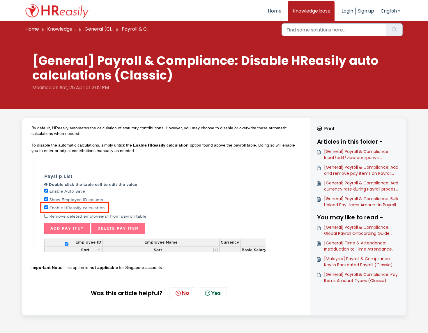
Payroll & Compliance (146, 29)
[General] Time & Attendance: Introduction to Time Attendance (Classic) (358, 246)
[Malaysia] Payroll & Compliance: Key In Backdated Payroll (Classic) (358, 262)
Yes (216, 293)
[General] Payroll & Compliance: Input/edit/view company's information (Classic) (356, 155)
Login (347, 11)
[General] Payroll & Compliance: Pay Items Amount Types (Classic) (361, 277)
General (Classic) (104, 29)
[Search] (394, 29)
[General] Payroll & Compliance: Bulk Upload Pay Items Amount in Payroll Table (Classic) (361, 202)
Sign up (366, 11)
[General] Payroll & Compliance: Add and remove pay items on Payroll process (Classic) (361, 170)
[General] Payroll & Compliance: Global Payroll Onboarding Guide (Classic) (357, 230)
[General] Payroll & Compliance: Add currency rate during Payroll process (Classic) (361, 186)
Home (275, 11)
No (185, 293)
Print (329, 128)
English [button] (389, 11)
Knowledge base (311, 11)
